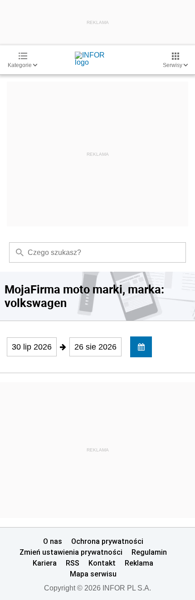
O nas (52, 541)
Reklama (139, 562)
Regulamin (149, 552)
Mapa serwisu (93, 573)
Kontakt (102, 562)
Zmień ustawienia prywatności (71, 552)
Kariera (45, 562)
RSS (72, 562)
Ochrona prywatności (107, 541)
